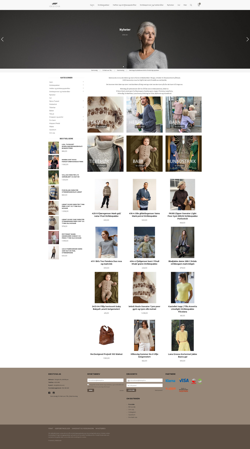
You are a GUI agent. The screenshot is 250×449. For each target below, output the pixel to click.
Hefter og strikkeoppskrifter (59, 88)
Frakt (50, 428)
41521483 (57, 382)
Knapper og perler (56, 117)
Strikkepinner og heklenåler (59, 91)
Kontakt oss (132, 417)
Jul (50, 98)
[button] (247, 39)
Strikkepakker (54, 85)
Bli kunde (131, 407)
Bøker (51, 111)
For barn (52, 120)
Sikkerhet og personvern (83, 428)
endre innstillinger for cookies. (78, 437)
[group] (125, 39)
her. (167, 89)
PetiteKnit (53, 104)
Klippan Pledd (54, 123)
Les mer (122, 390)
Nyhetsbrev (101, 428)
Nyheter (52, 95)
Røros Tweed (54, 101)
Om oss (52, 133)
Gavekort (52, 130)
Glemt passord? (159, 390)
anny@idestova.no (59, 385)
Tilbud (51, 114)
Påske (51, 127)
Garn (51, 82)
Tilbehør (52, 107)
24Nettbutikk (58, 440)
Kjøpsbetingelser (62, 428)
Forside (131, 404)
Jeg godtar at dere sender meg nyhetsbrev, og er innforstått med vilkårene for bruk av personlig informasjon (105, 386)
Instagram (132, 412)
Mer (185, 5)
